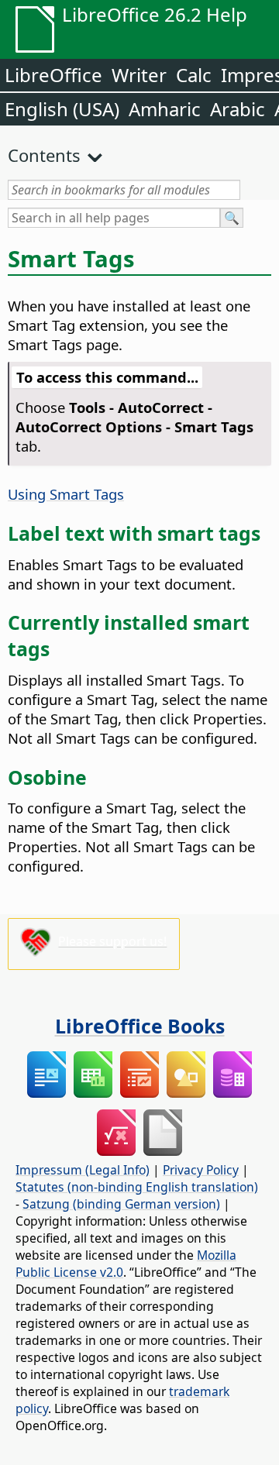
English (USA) (62, 109)
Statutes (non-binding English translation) (137, 1186)
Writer (139, 75)
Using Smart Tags (66, 494)
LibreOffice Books (140, 1026)
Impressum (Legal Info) (83, 1169)
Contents (44, 155)
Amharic (165, 109)
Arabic (237, 109)
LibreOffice (53, 75)
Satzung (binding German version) (121, 1203)
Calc (194, 75)
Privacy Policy (201, 1169)
